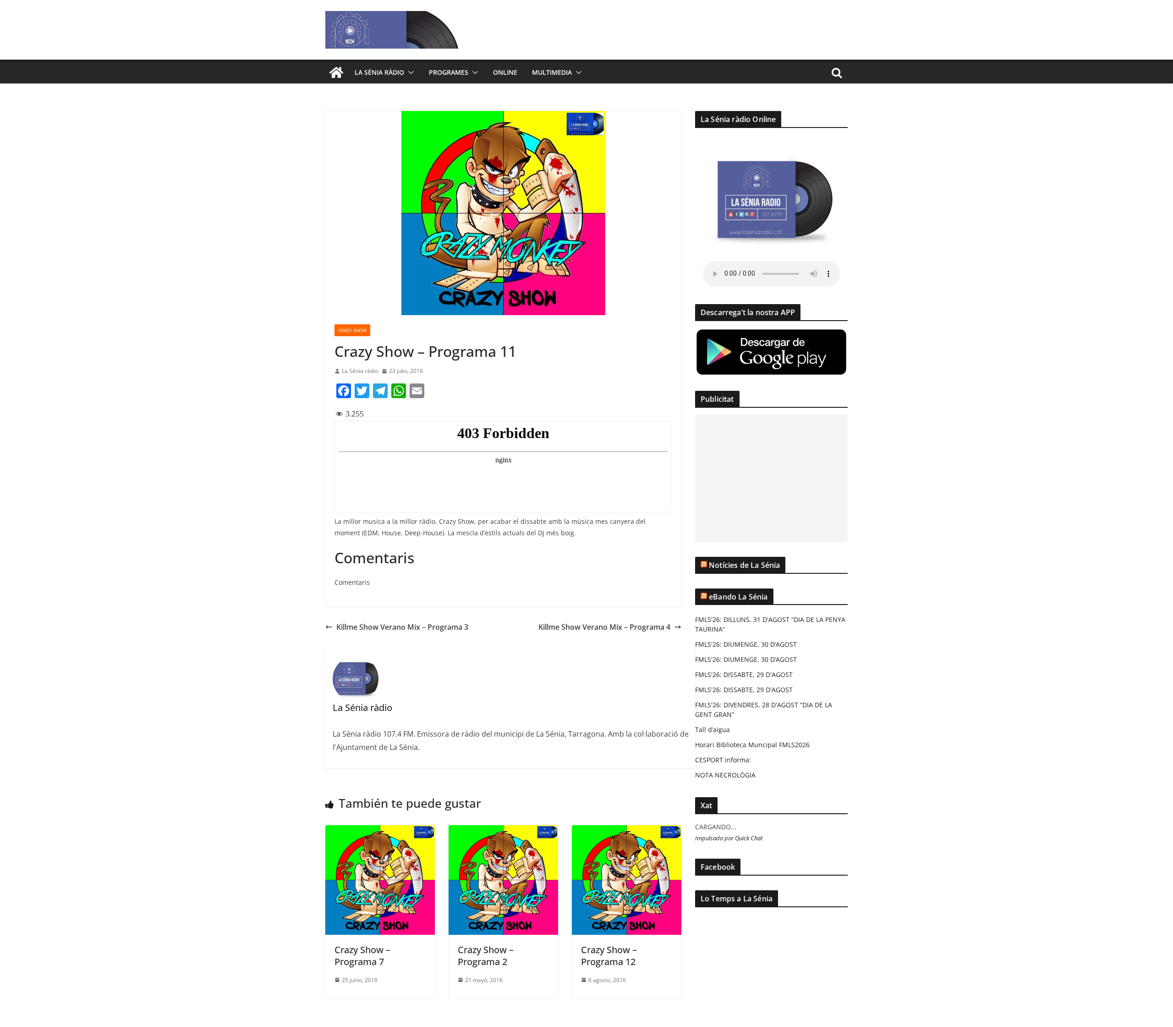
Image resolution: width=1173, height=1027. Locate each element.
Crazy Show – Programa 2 (486, 956)
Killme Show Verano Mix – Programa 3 (402, 627)
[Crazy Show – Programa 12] (626, 832)
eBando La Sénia (738, 597)
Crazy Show (352, 330)
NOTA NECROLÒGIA (725, 775)
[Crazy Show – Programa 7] (380, 832)
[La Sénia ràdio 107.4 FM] (336, 72)
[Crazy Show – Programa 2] (503, 832)
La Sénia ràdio (379, 72)
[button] (409, 72)
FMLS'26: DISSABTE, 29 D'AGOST (744, 674)
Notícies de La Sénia (744, 565)
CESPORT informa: (723, 759)
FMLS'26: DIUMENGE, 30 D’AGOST (746, 644)
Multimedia (552, 72)
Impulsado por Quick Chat (728, 838)
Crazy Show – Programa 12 (609, 956)
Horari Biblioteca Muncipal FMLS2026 (752, 744)
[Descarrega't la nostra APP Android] (771, 333)
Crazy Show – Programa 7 (362, 956)
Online (505, 72)
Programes (448, 72)
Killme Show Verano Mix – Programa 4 (604, 627)
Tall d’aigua (712, 729)
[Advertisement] (771, 478)
